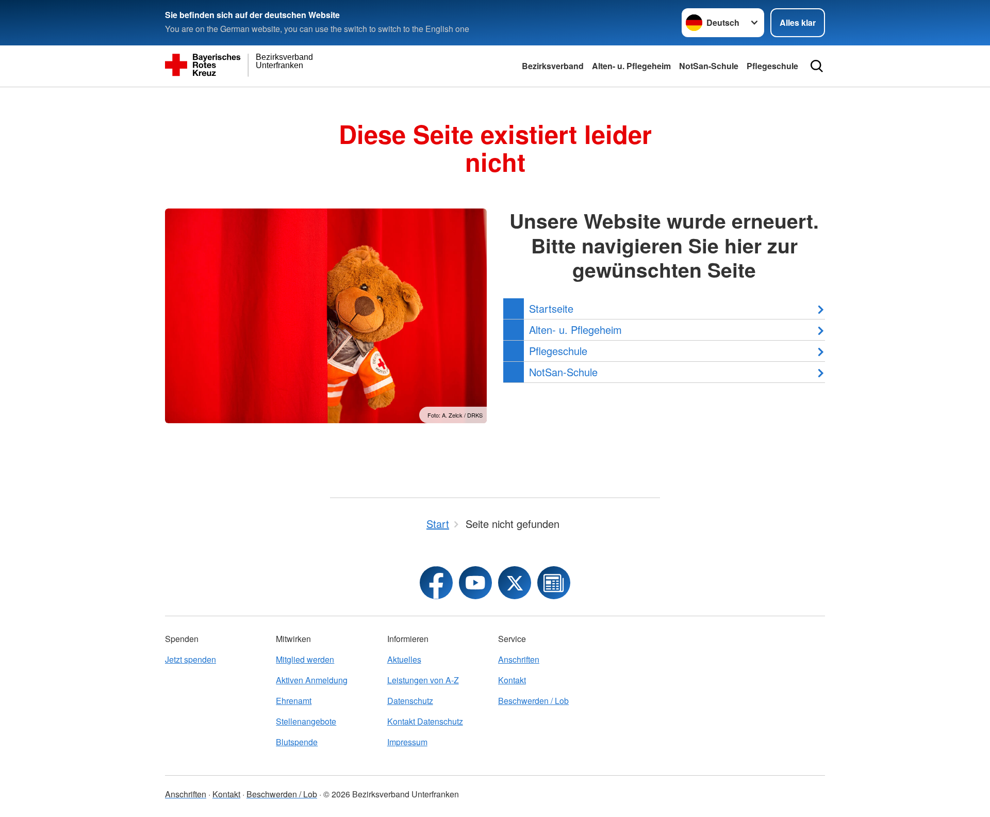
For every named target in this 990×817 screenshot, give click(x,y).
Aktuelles (404, 659)
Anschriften (518, 659)
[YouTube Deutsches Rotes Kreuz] (475, 582)
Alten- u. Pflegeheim (631, 66)
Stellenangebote (306, 721)
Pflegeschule (772, 66)
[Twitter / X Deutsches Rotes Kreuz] (514, 582)
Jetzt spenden (190, 659)
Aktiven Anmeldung (312, 680)
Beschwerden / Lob (533, 701)
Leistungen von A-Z (423, 680)
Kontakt (512, 680)
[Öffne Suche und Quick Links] (816, 66)
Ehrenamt (293, 701)
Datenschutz (410, 701)
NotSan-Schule (708, 66)
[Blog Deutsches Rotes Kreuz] (553, 582)
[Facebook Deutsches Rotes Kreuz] (436, 582)
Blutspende (297, 742)
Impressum (407, 742)
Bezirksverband (553, 66)
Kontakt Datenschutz (425, 721)
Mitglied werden (305, 659)
